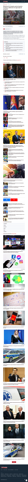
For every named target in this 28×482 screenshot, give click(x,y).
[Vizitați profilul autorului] (4, 26)
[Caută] (22, 1)
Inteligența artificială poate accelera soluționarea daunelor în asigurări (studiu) (14, 48)
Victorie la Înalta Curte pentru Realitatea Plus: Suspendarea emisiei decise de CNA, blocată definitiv (14, 50)
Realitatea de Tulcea (19, 476)
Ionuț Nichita (23, 344)
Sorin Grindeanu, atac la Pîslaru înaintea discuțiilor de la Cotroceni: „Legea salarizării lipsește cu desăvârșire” (14, 90)
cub (4, 57)
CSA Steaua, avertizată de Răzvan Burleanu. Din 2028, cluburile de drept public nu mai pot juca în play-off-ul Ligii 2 (13, 384)
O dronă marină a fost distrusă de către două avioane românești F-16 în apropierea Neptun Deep (15, 207)
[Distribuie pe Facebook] (21, 26)
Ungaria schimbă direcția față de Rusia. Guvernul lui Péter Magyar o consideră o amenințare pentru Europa (13, 422)
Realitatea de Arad (14, 476)
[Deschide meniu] (24, 1)
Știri (6, 3)
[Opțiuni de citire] (26, 480)
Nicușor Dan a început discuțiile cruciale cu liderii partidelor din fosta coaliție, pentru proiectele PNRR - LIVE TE (14, 79)
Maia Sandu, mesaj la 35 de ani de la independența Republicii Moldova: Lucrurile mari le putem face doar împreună (15, 150)
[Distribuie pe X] (24, 26)
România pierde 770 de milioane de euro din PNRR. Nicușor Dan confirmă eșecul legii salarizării (16, 187)
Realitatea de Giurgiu (24, 476)
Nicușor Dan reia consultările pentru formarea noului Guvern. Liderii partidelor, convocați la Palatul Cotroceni (14, 85)
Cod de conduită (16, 469)
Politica (4, 80)
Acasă (4, 3)
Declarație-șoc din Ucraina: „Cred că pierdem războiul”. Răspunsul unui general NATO (16, 157)
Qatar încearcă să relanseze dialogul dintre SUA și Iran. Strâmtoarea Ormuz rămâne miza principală (16, 160)
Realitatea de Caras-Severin (4, 476)
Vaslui (7, 57)
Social (5, 83)
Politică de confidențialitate (11, 469)
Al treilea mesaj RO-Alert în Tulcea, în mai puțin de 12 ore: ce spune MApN (14, 46)
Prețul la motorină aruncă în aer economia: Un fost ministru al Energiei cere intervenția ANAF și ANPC (12, 180)
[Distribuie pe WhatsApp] (22, 26)
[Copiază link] (19, 26)
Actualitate (8, 3)
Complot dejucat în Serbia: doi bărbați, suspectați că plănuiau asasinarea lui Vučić (14, 44)
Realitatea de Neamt (9, 476)
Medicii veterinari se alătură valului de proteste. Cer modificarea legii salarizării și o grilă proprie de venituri (16, 190)
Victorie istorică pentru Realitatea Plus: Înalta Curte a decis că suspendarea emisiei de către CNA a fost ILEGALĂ (13, 252)
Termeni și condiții (5, 469)
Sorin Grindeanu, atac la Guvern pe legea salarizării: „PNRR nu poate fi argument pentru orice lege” (16, 194)
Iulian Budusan (23, 250)
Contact (2, 469)
